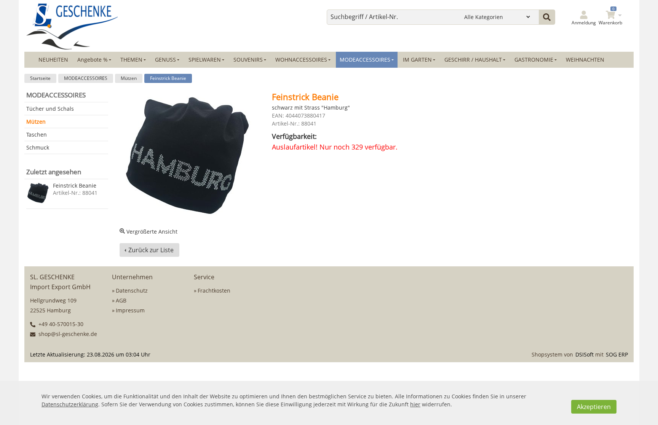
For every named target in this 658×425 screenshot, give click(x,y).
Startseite (40, 78)
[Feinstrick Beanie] (37, 193)
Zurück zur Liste (151, 250)
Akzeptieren (594, 407)
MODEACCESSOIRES (85, 78)
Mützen (129, 78)
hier (415, 404)
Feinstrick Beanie (168, 78)
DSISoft (584, 354)
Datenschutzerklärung (70, 404)
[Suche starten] (547, 17)
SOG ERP (617, 354)
